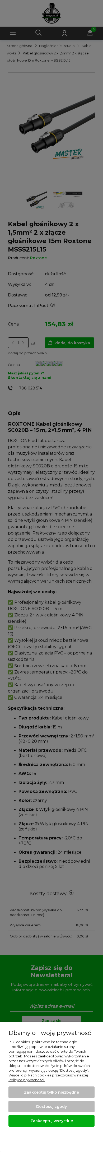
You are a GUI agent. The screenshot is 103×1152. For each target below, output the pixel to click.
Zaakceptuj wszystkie (51, 1120)
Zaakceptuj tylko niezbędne (51, 1092)
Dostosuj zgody (51, 1106)
